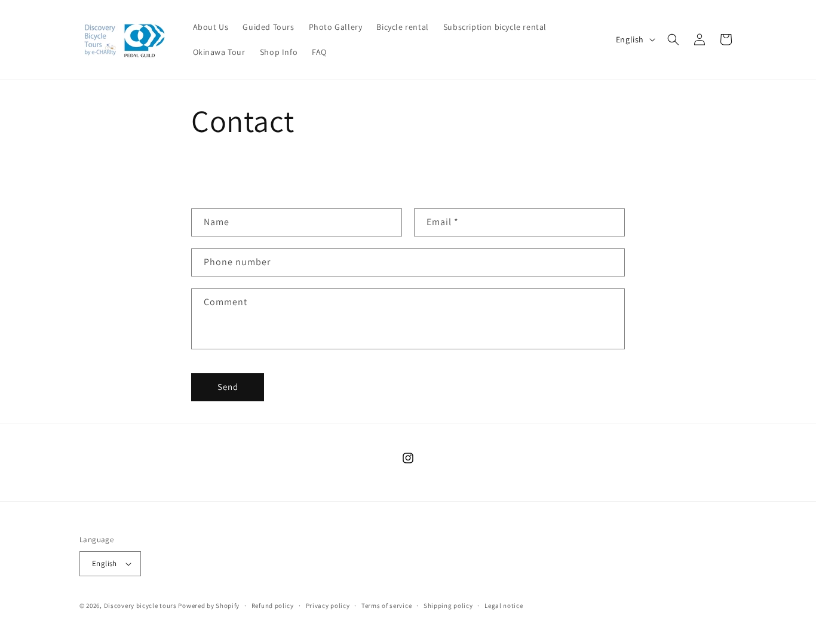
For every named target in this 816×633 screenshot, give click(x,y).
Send (227, 386)
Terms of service (386, 605)
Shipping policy (448, 605)
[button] (673, 39)
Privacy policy (328, 605)
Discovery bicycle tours (140, 605)
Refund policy (272, 605)
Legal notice (503, 605)
